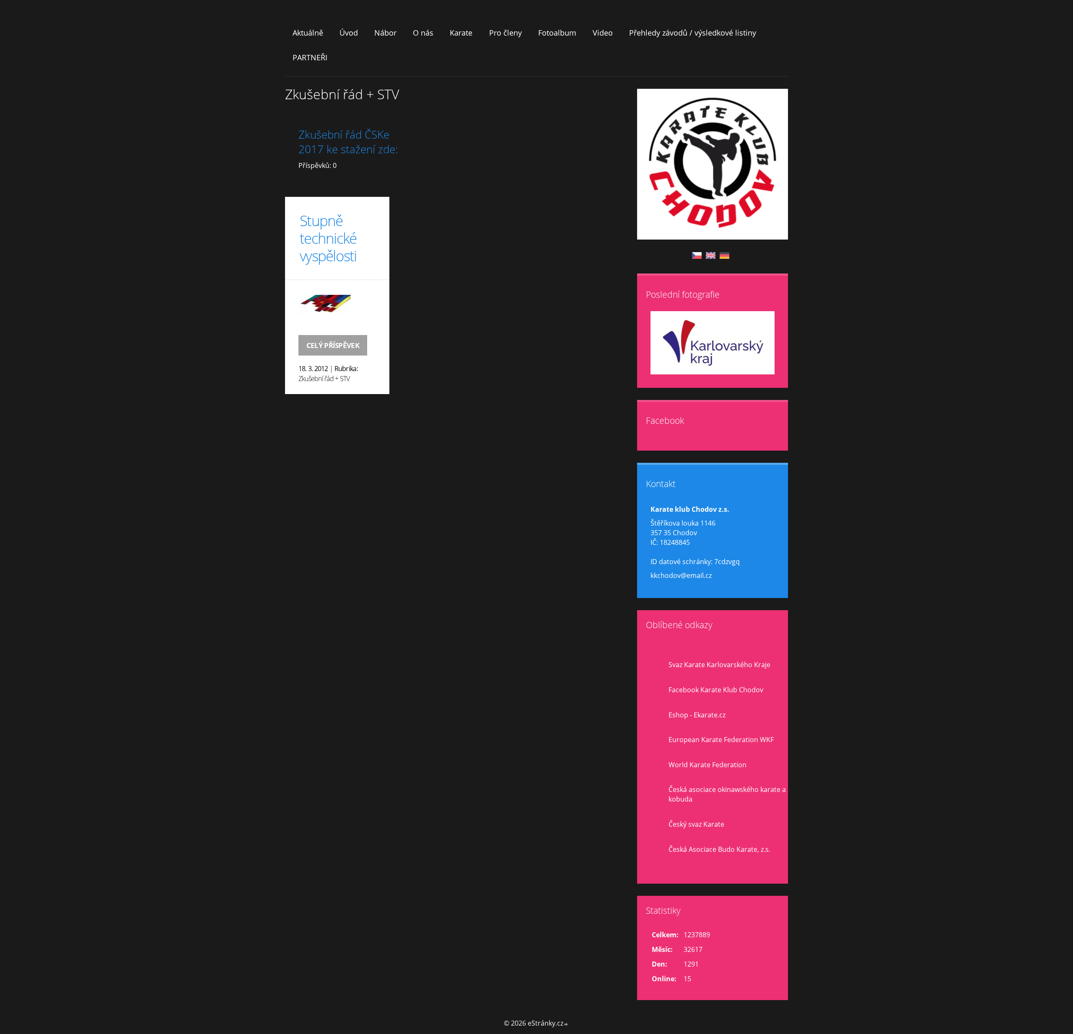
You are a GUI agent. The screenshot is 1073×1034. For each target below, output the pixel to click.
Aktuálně (308, 33)
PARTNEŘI (310, 57)
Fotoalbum (557, 33)
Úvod (349, 33)
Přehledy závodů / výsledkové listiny (692, 33)
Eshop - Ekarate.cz (697, 714)
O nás (423, 33)
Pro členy (505, 33)
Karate (461, 33)
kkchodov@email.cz (681, 575)
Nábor (385, 33)
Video (603, 33)
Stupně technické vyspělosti (328, 238)
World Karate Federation (707, 764)
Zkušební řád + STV (324, 378)
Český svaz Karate (696, 824)
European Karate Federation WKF (721, 739)
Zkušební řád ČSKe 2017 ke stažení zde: (348, 142)
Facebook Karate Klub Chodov (716, 689)
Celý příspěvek (332, 345)
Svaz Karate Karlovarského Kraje (719, 664)
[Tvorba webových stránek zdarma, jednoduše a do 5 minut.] (566, 1024)
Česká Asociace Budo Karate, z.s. (719, 849)
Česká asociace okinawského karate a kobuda (727, 794)
